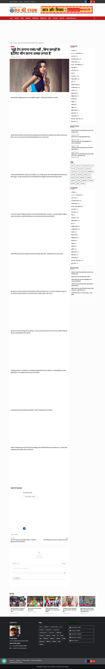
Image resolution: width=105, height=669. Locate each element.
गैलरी (72, 73)
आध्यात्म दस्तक (74, 61)
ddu (92, 165)
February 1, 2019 (15, 56)
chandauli (78, 165)
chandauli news (86, 165)
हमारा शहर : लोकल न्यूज (75, 118)
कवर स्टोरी (73, 67)
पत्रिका (77, 177)
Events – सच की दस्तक (76, 53)
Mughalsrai (87, 168)
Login (64, 563)
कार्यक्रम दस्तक (79, 174)
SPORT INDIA (83, 171)
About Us (33, 1)
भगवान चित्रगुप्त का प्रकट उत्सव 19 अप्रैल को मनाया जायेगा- (55, 539)
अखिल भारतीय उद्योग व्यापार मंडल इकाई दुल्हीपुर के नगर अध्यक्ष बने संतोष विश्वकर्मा (81, 142)
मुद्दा (71, 81)
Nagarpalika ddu (75, 171)
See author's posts (30, 496)
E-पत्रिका (73, 50)
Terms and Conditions (36, 660)
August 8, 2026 (66, 613)
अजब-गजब (73, 56)
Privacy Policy (26, 660)
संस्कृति (72, 101)
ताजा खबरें (15, 534)
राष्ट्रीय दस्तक (73, 180)
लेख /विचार (78, 180)
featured (73, 168)
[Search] (94, 18)
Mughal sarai (80, 168)
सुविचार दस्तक (74, 110)
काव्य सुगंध (85, 174)
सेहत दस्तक (73, 113)
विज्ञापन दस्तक (74, 93)
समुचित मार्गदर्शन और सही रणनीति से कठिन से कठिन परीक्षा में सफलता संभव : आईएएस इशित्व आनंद (82, 154)
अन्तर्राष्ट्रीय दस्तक (75, 59)
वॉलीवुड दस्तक (43, 18)
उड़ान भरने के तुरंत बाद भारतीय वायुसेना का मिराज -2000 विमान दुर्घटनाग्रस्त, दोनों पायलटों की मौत (23, 539)
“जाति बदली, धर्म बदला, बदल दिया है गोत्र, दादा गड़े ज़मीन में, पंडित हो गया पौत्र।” (82, 148)
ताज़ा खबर (17, 18)
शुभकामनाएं (73, 98)
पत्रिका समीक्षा (74, 79)
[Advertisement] (52, 31)
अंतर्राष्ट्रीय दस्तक (90, 171)
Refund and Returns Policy (16, 662)
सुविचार (78, 183)
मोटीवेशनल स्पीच (74, 84)
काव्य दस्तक (55, 18)
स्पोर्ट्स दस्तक (73, 116)
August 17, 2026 (31, 611)
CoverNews (58, 666)
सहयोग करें (62, 18)
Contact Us (26, 1)
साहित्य (49, 18)
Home (21, 1)
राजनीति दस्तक (35, 18)
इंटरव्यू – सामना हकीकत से (76, 64)
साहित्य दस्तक (73, 183)
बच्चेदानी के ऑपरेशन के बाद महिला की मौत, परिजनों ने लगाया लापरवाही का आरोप (82, 131)
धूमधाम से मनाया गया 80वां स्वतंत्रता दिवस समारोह (80, 136)
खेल (89, 174)
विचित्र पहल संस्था (84, 180)
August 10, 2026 (48, 613)
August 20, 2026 (14, 613)
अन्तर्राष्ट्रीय (27, 18)
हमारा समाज (73, 121)
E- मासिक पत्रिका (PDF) (71, 18)
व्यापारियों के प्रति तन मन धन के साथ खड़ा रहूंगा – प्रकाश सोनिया (81, 293)
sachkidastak (27, 492)
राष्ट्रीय (22, 18)
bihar (72, 165)
